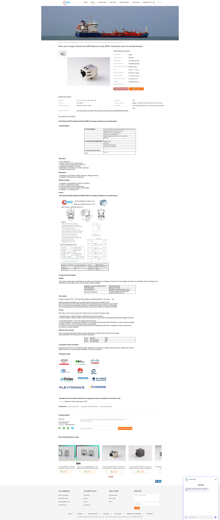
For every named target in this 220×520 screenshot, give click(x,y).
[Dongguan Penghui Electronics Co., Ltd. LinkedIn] (159, 481)
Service (85, 501)
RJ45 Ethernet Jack (63, 498)
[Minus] (216, 479)
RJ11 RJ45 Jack (62, 505)
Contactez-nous (136, 2)
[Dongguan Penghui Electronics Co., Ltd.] (66, 3)
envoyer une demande (125, 428)
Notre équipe (87, 505)
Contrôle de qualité (124, 2)
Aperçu (70, 513)
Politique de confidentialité (134, 513)
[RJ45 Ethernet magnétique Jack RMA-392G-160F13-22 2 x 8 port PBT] (149, 453)
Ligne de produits (113, 495)
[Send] (215, 517)
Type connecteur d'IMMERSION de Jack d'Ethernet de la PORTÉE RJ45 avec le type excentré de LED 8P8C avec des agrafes (70, 467)
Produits (93, 2)
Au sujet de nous (102, 2)
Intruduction (87, 495)
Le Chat (137, 89)
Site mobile (150, 513)
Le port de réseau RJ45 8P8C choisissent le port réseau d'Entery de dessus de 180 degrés (123, 467)
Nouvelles (106, 513)
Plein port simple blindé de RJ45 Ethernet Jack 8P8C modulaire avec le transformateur (101, 42)
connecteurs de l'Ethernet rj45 (89, 406)
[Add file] (186, 517)
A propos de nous (93, 513)
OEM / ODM (112, 498)
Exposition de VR (147, 2)
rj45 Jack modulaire (63, 495)
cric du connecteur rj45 (106, 406)
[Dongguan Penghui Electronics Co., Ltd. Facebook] (156, 481)
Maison (86, 2)
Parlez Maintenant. (122, 89)
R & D (110, 501)
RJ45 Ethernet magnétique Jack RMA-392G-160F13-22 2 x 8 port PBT (149, 467)
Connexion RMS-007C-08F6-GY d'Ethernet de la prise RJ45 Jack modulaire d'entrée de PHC (96, 467)
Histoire (85, 498)
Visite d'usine (113, 2)
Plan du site (118, 513)
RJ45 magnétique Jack (64, 501)
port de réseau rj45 (73, 406)
